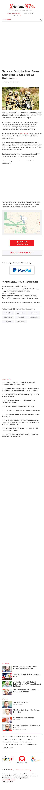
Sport (36, 736)
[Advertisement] (22, 46)
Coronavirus (31, 744)
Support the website (22, 243)
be (14, 15)
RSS (9, 321)
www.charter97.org (25, 770)
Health (15, 742)
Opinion (5, 699)
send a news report (13, 13)
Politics (5, 736)
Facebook (9, 313)
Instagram (34, 317)
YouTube (22, 313)
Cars (21, 742)
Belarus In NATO (7, 747)
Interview (5, 663)
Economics (21, 736)
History (13, 739)
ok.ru (22, 317)
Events (29, 736)
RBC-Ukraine (24, 133)
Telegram (22, 321)
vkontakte (9, 317)
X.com (34, 313)
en (20, 15)
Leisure (28, 742)
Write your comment (22, 253)
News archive (28, 13)
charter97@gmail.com (9, 780)
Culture (5, 739)
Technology (6, 742)
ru (17, 15)
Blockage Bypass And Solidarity (13, 744)
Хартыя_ (22, 6)
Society (12, 736)
